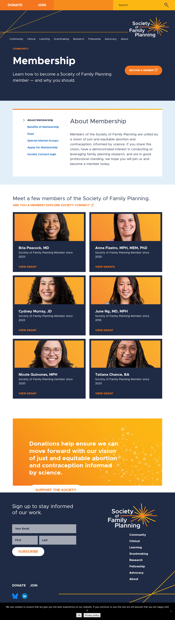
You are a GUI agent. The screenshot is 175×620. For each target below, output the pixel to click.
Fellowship (94, 39)
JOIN (42, 5)
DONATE (15, 5)
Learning (44, 39)
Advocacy (111, 39)
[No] (170, 611)
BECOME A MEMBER (141, 70)
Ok (79, 615)
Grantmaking (61, 39)
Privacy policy (92, 615)
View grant (28, 266)
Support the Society (55, 490)
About (124, 39)
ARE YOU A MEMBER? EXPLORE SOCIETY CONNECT (51, 205)
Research (78, 39)
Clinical (31, 39)
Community (16, 39)
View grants (105, 266)
